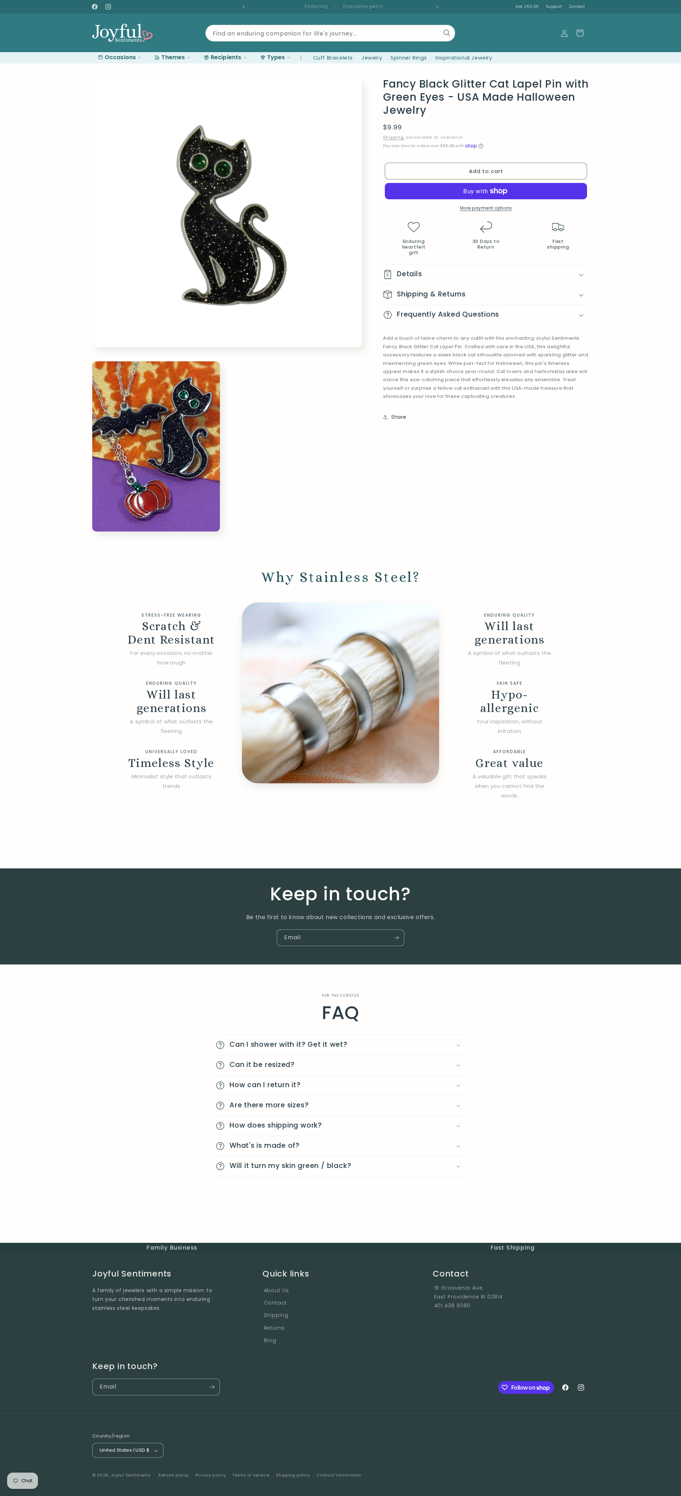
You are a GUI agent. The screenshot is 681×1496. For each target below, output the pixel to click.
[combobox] (330, 31)
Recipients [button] (226, 57)
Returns (274, 1327)
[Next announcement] (437, 6)
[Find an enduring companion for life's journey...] (447, 33)
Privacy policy (210, 1475)
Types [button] (276, 57)
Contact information (338, 1475)
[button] (580, 33)
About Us (276, 1290)
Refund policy (174, 1475)
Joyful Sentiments (131, 1475)
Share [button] (398, 416)
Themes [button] (173, 57)
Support (554, 6)
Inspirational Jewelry (464, 57)
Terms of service (250, 1475)
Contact (577, 6)
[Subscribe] (396, 937)
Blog (270, 1340)
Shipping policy (293, 1475)
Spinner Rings (409, 57)
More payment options (486, 208)
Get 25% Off (527, 6)
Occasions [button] (120, 57)
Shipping (393, 137)
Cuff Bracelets (333, 57)
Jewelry (371, 57)
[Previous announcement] (243, 6)
